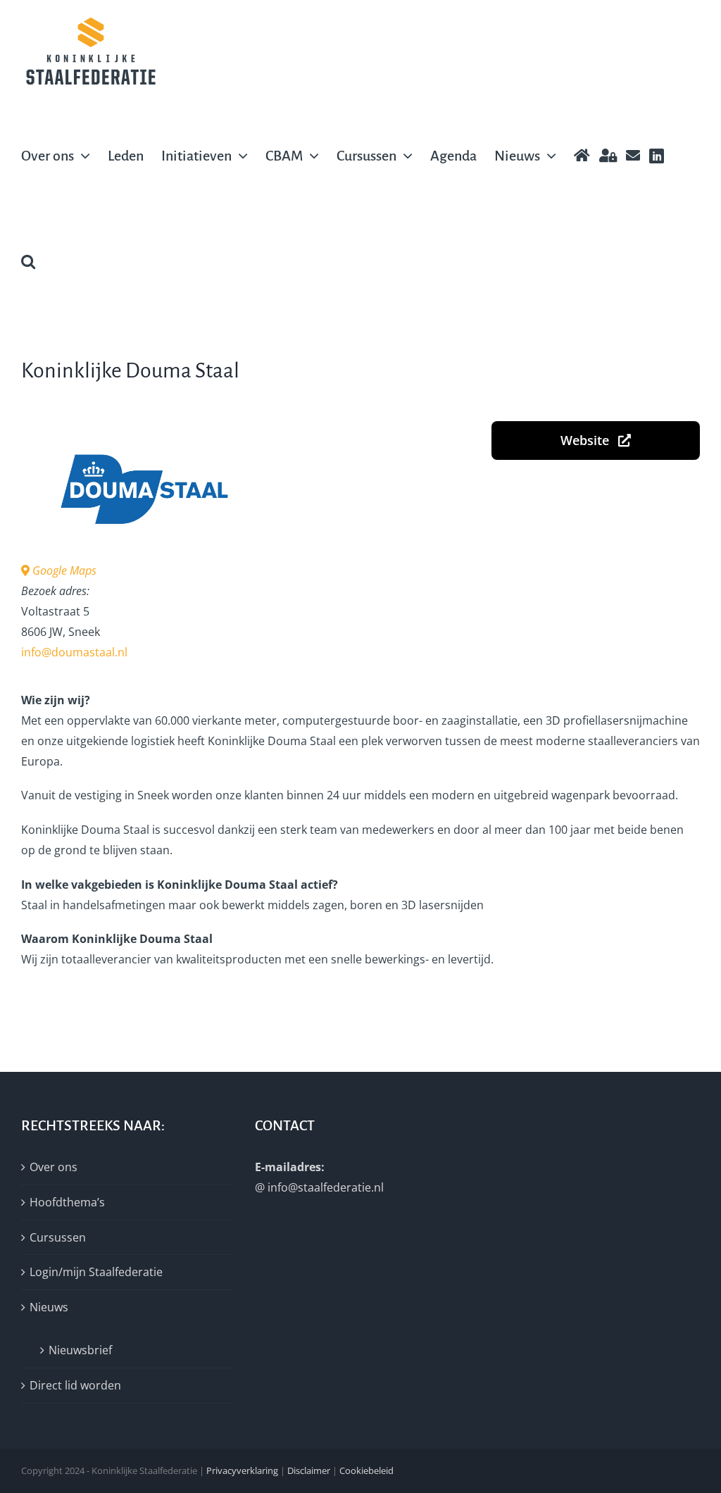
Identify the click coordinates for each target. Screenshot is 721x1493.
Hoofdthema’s (67, 1202)
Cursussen (58, 1237)
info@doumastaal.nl (74, 652)
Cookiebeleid (366, 1470)
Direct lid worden (75, 1385)
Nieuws (49, 1307)
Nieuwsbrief (80, 1350)
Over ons (53, 1167)
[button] (28, 261)
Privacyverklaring (242, 1470)
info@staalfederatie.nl (326, 1187)
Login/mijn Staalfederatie (96, 1272)
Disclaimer (308, 1470)
